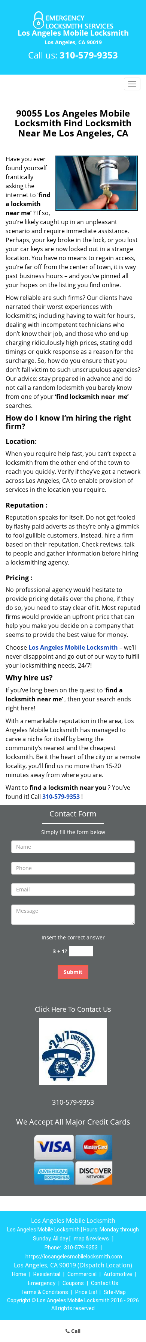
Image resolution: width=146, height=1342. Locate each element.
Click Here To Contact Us (73, 1009)
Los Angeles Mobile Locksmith (73, 647)
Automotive (118, 1274)
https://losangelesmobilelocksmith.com (73, 1257)
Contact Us (104, 1283)
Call (75, 1331)
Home (19, 1274)
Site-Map (115, 1292)
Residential (46, 1274)
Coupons (73, 1283)
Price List (86, 1292)
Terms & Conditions (44, 1292)
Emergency (41, 1283)
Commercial (82, 1274)
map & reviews (92, 1239)
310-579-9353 (89, 55)
